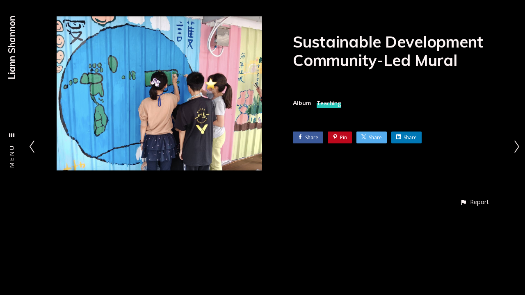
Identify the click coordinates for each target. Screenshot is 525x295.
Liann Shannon (12, 47)
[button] (474, 201)
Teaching (329, 103)
